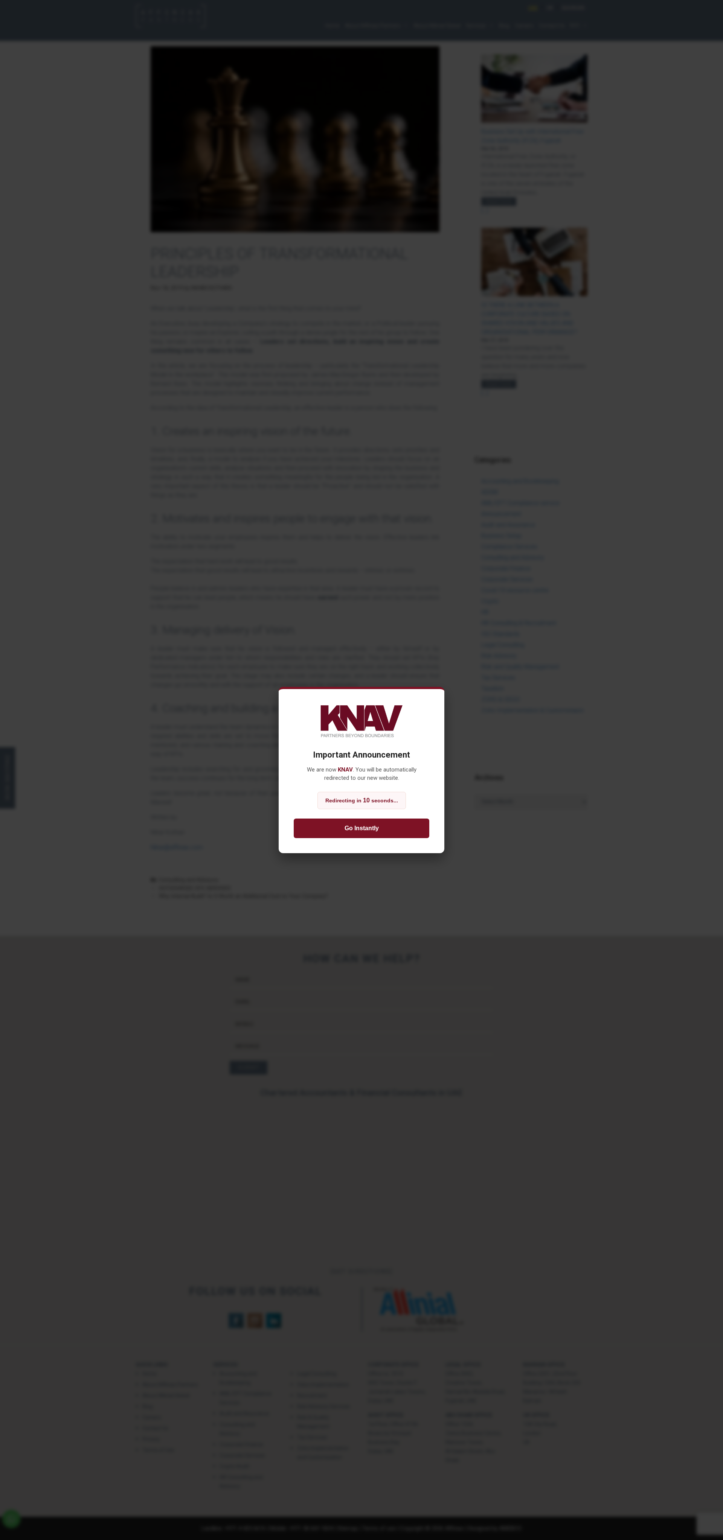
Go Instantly (362, 828)
